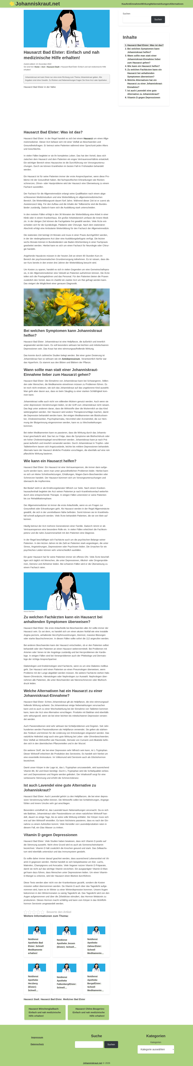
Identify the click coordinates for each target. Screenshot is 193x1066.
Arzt (43, 67)
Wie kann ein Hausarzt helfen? (143, 66)
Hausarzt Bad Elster (51, 999)
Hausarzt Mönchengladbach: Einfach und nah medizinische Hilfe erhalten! (45, 1012)
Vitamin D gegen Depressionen (143, 97)
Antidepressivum (71, 359)
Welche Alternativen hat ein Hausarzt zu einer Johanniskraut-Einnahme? (145, 83)
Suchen (126, 13)
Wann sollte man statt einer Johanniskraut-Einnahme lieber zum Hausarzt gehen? (144, 59)
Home (37, 67)
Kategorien (155, 1042)
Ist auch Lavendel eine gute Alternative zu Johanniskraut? (143, 92)
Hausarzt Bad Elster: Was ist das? (145, 45)
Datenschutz (37, 1044)
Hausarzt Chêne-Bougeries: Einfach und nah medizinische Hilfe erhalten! (89, 1012)
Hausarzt (88, 138)
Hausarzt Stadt (53, 67)
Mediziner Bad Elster (74, 999)
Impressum (37, 1037)
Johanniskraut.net (37, 4)
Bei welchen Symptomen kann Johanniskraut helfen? (143, 50)
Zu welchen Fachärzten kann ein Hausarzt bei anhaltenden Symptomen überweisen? (144, 73)
